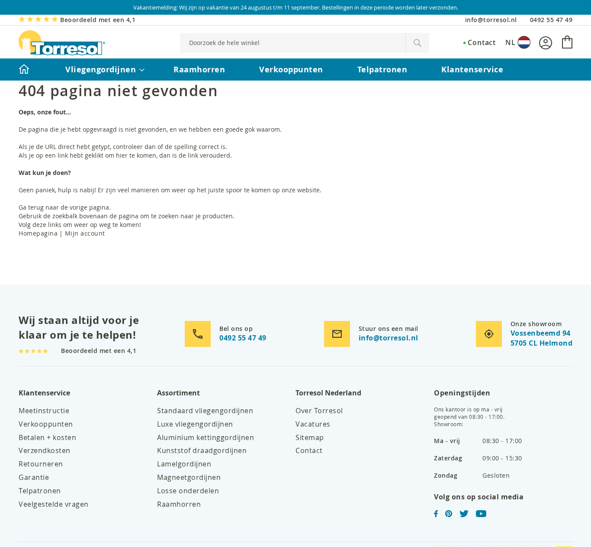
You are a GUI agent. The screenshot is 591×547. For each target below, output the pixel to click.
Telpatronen (40, 490)
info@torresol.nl (491, 20)
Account (545, 42)
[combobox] (304, 43)
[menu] (295, 69)
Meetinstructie (44, 410)
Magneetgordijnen (189, 477)
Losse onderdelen (188, 490)
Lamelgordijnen (184, 464)
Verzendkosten (45, 450)
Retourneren (41, 464)
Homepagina (38, 233)
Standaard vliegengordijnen (205, 410)
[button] (517, 43)
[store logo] (62, 42)
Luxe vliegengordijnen (195, 424)
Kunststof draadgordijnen (202, 450)
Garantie (34, 477)
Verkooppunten (46, 424)
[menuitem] (24, 69)
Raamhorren (179, 504)
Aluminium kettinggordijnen (205, 437)
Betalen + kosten (47, 437)
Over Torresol (319, 410)
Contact (482, 42)
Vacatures (313, 424)
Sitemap (310, 437)
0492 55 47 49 (551, 20)
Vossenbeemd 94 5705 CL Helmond (542, 338)
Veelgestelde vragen (54, 504)
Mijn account (85, 233)
